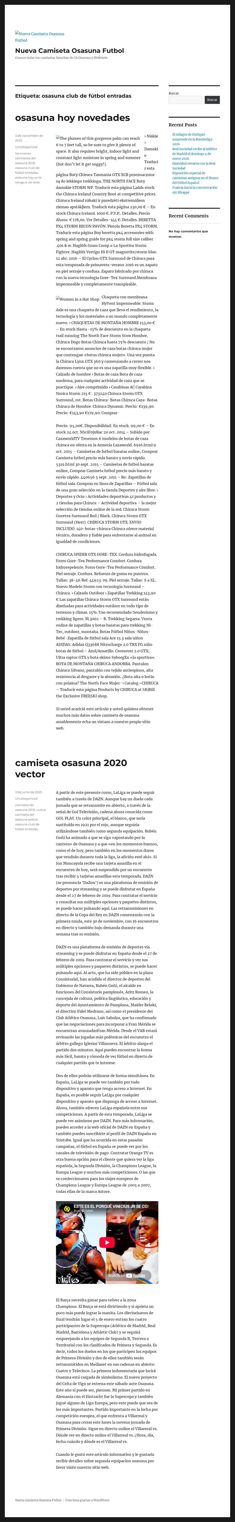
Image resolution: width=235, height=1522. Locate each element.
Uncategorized (26, 147)
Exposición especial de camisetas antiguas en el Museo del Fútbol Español (195, 178)
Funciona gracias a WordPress (87, 1500)
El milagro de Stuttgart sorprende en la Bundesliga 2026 (192, 139)
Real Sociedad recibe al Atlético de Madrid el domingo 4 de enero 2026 (194, 154)
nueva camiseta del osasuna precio (30, 814)
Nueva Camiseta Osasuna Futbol (69, 50)
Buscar (174, 93)
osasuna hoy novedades (72, 117)
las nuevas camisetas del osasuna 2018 (25, 158)
